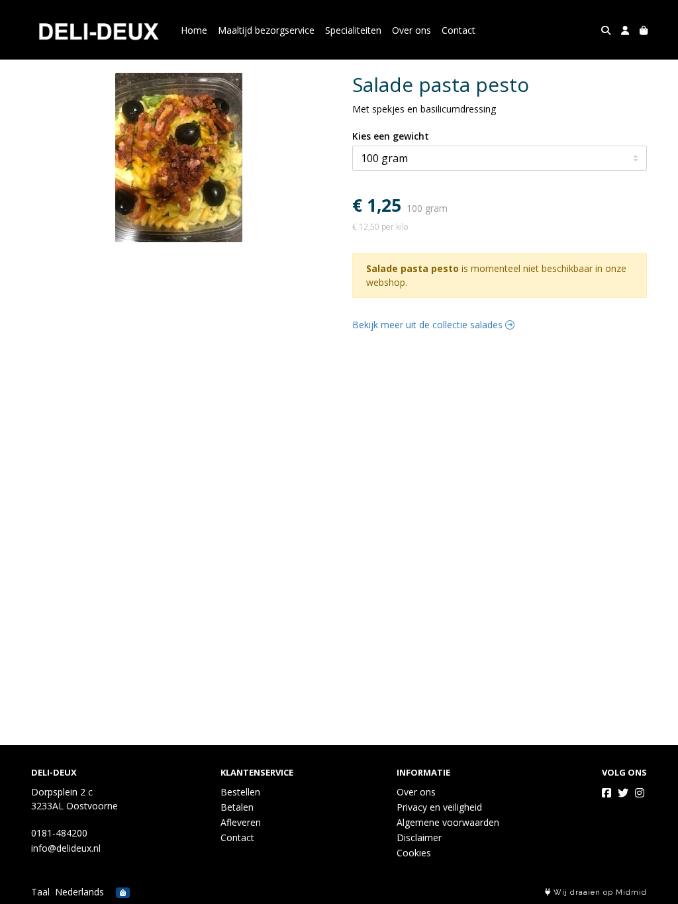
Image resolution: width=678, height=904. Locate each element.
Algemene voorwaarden (448, 822)
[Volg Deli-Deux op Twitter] (623, 793)
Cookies (414, 852)
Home (194, 30)
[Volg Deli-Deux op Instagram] (639, 793)
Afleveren (240, 822)
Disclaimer (419, 837)
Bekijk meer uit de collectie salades (428, 324)
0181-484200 (59, 833)
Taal (40, 891)
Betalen (237, 807)
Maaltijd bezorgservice (266, 30)
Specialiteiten (353, 30)
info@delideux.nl (66, 848)
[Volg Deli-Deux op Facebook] (606, 793)
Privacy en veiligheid (439, 807)
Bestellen (240, 792)
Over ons (411, 30)
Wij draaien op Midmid (599, 892)
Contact (458, 30)
